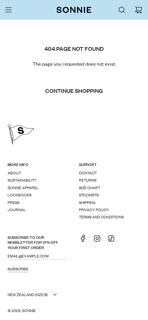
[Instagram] (99, 241)
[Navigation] (8, 10)
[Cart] (138, 10)
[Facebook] (85, 241)
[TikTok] (113, 241)
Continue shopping (74, 90)
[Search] (121, 10)
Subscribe (18, 268)
